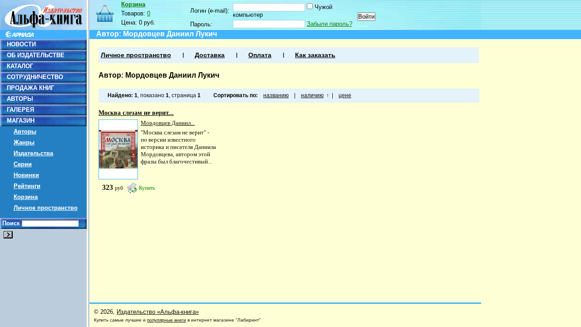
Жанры (24, 142)
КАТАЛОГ (20, 66)
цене (345, 95)
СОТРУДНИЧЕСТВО (35, 77)
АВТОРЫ (20, 98)
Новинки (26, 175)
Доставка (210, 55)
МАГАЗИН (20, 120)
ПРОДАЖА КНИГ (30, 87)
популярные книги (166, 319)
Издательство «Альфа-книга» (158, 311)
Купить (147, 188)
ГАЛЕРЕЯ (20, 109)
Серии (23, 164)
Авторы (25, 131)
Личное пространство (46, 207)
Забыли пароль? (329, 23)
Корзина (26, 196)
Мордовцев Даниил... (168, 122)
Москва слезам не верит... (136, 112)
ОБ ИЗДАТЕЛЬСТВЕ (35, 55)
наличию (312, 95)
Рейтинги (27, 186)
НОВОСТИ (21, 44)
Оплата (259, 55)
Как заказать (315, 55)
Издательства (33, 153)
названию (276, 95)
